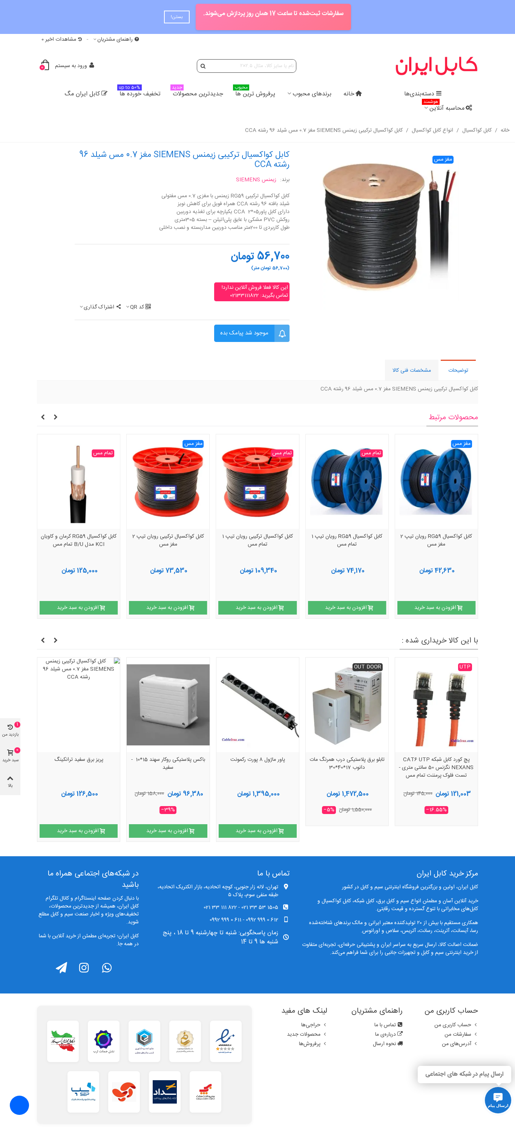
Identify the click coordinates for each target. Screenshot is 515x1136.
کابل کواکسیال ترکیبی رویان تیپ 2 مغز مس (168, 541)
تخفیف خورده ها (140, 93)
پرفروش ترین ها (255, 93)
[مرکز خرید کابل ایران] (436, 66)
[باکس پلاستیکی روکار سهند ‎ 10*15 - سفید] (254, 705)
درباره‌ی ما (385, 1034)
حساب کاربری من (452, 1025)
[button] (55, 417)
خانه (348, 94)
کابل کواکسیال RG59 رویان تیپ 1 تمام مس (346, 541)
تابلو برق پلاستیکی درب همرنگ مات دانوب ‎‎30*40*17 (433, 764)
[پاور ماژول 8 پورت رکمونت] (343, 705)
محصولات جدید (303, 1034)
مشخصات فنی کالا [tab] (411, 370)
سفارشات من (457, 1034)
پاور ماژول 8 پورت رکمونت (343, 760)
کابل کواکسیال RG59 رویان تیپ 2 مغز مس (436, 541)
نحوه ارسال (384, 1044)
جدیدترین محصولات (197, 93)
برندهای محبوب (312, 94)
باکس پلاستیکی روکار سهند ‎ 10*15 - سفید (254, 764)
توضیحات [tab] (458, 370)
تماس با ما (385, 1025)
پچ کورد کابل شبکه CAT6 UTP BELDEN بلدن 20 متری (75, 764)
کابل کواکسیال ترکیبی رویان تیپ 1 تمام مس (257, 541)
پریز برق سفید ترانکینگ (164, 760)
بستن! (177, 17)
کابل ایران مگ (82, 94)
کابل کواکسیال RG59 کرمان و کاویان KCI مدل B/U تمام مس (78, 541)
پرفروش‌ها (309, 1044)
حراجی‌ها (310, 1025)
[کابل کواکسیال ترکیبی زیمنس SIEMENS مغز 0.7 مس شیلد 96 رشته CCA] (389, 230)
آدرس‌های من (456, 1044)
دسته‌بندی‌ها (419, 94)
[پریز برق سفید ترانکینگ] (164, 705)
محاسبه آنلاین (443, 107)
